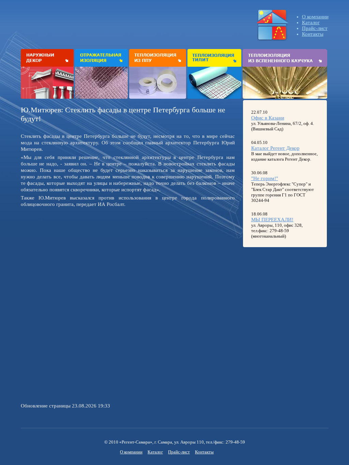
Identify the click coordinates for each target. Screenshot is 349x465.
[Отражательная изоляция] (101, 58)
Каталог (311, 22)
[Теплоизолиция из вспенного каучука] (285, 58)
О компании (315, 16)
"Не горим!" (264, 178)
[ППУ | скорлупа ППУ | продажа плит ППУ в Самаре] (157, 58)
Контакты (312, 34)
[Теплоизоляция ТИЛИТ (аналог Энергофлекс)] (214, 58)
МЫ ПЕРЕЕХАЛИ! (272, 219)
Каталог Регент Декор (275, 148)
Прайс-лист (315, 28)
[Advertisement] (78, 257)
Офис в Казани (267, 118)
